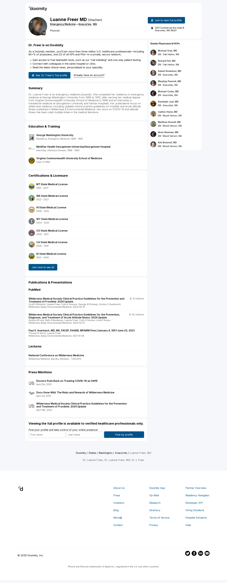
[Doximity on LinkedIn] (200, 554)
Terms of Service (159, 517)
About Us (119, 487)
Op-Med (154, 495)
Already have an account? (89, 75)
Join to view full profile (168, 20)
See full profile (51, 75)
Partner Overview (195, 487)
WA (95, 24)
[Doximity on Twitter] (187, 554)
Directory (154, 510)
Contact (117, 525)
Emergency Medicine (63, 24)
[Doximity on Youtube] (207, 554)
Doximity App (157, 487)
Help (188, 525)
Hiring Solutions (194, 510)
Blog (116, 510)
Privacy (153, 525)
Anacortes (84, 24)
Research (154, 502)
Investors (118, 502)
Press (116, 495)
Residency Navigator (197, 495)
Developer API (194, 502)
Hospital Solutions (196, 517)
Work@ (117, 517)
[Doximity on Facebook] (194, 554)
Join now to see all (43, 267)
